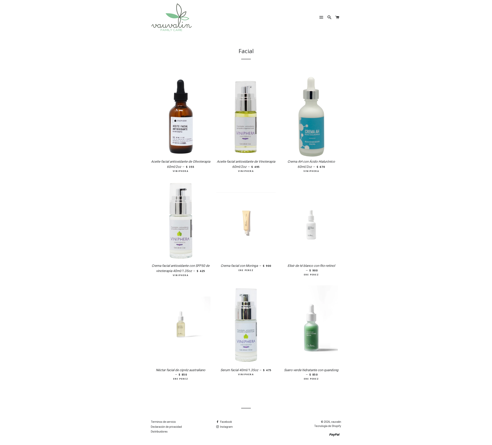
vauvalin (336, 421)
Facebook (226, 421)
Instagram (226, 426)
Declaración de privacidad (166, 426)
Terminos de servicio (163, 421)
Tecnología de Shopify (327, 426)
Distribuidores (159, 431)
